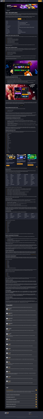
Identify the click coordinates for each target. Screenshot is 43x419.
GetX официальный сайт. (33, 254)
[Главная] (3, 1)
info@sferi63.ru (30, 414)
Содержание (8, 10)
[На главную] (10, 413)
